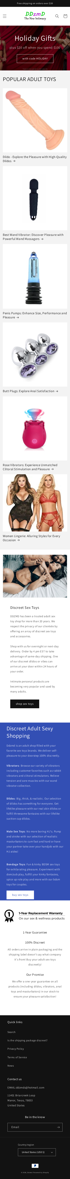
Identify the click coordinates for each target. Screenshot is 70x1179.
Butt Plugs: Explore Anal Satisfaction (28, 391)
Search (11, 1032)
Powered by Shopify (41, 1172)
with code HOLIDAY (35, 58)
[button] (5, 16)
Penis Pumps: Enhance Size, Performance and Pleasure (35, 315)
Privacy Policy (15, 1048)
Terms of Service (17, 1057)
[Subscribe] (58, 1127)
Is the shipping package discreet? (27, 1040)
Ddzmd (30, 1172)
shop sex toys (25, 703)
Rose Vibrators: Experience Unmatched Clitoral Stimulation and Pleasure (30, 467)
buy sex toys (20, 895)
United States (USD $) (33, 1152)
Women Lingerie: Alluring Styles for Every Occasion (31, 538)
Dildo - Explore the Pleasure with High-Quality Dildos (35, 159)
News (10, 1065)
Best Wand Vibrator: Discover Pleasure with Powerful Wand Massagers (33, 237)
